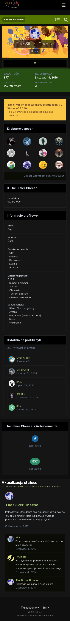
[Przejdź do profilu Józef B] (12, 395)
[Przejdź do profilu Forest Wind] (59, 153)
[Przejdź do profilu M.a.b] (10, 539)
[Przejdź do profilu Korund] (11, 153)
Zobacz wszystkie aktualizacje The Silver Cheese (31, 486)
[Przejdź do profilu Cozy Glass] (12, 359)
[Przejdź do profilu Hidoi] (59, 165)
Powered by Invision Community (35, 615)
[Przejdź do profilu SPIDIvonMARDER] (43, 165)
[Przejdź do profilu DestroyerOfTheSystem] (43, 153)
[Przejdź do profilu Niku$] (11, 141)
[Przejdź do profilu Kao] (12, 407)
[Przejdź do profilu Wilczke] (27, 141)
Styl (45, 607)
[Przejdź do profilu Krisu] (12, 383)
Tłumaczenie (29, 607)
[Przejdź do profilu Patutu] (43, 141)
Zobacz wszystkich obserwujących (43, 175)
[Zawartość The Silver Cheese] (35, 63)
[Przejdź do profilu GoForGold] (12, 371)
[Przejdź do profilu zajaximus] (27, 153)
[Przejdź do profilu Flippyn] (11, 165)
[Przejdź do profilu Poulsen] (10, 558)
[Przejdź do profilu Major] (27, 165)
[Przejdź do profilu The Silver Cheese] (9, 496)
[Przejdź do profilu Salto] (59, 141)
